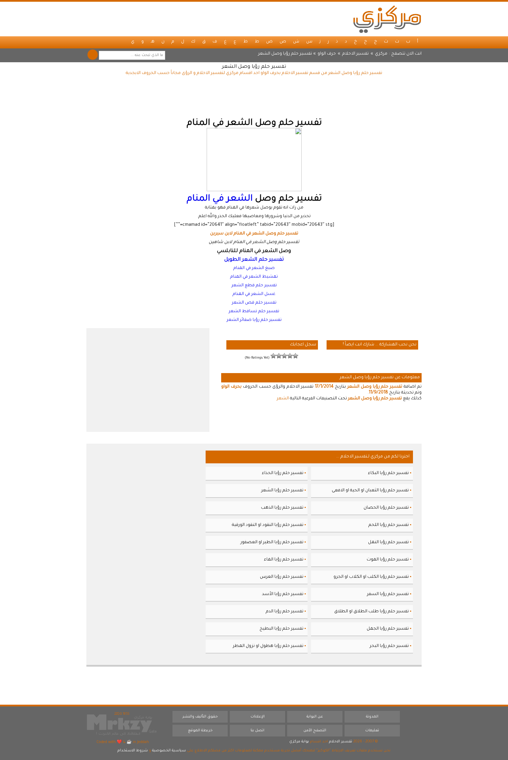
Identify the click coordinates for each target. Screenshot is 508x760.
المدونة (372, 717)
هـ (152, 41)
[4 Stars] (279, 356)
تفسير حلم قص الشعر (254, 302)
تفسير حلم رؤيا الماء (283, 559)
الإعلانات (258, 717)
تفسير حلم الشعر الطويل (254, 260)
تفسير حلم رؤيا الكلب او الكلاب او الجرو (371, 577)
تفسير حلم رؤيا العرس (281, 577)
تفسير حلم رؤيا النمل (388, 542)
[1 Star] (295, 356)
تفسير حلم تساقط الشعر (254, 311)
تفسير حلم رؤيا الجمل (388, 629)
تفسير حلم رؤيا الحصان (386, 508)
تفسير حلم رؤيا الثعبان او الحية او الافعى (370, 490)
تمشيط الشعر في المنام (254, 277)
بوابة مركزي (299, 742)
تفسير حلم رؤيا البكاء (388, 473)
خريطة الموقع (200, 731)
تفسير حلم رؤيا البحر (389, 646)
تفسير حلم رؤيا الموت (388, 559)
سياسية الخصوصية (169, 751)
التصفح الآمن (314, 731)
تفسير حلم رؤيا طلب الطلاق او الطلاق (371, 611)
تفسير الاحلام (355, 54)
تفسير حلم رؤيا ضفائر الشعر (254, 320)
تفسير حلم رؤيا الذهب (282, 508)
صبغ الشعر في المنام (254, 268)
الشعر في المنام (220, 199)
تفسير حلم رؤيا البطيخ (281, 629)
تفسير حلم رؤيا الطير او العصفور (272, 542)
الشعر (283, 398)
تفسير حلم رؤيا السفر (388, 594)
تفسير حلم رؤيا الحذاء (282, 473)
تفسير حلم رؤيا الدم (284, 611)
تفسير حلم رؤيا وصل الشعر (254, 67)
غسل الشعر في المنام (254, 294)
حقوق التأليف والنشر (200, 717)
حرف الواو (327, 54)
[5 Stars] (273, 356)
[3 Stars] (284, 356)
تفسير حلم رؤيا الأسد (282, 594)
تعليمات (372, 731)
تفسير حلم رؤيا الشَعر (282, 490)
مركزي (381, 54)
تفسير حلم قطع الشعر (254, 285)
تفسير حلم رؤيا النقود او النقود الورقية (267, 525)
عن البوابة (315, 717)
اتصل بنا (257, 731)
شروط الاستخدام (132, 751)
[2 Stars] (290, 356)
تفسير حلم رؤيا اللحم (388, 525)
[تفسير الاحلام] (387, 19)
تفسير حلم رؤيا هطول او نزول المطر (268, 646)
